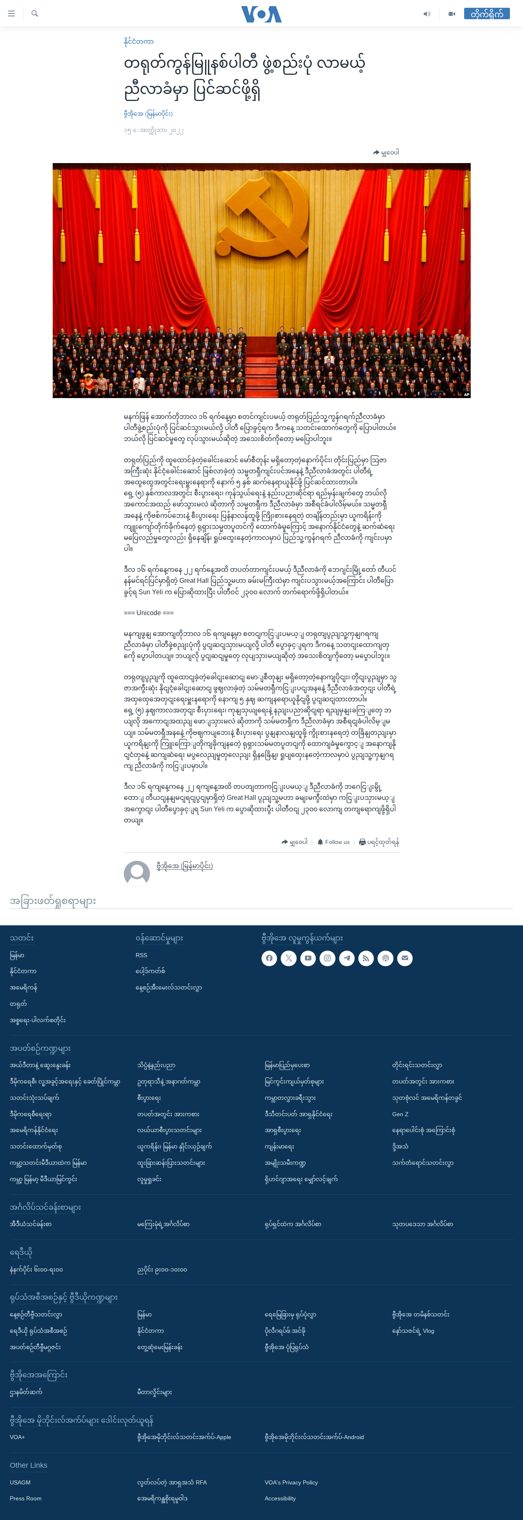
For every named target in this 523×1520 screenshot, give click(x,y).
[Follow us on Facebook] (269, 958)
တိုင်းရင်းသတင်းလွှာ (417, 1065)
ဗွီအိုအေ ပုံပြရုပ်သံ (287, 1346)
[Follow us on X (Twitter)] (288, 958)
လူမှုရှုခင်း (149, 1179)
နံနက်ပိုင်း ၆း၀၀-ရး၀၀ (36, 1269)
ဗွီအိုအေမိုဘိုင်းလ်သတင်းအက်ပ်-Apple (184, 1437)
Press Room (26, 1498)
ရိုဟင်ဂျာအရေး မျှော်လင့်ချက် (301, 1179)
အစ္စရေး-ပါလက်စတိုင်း (38, 1020)
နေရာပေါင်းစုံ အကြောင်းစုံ (423, 1130)
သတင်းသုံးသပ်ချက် (34, 1098)
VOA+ (17, 1437)
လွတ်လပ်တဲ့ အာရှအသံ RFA (172, 1482)
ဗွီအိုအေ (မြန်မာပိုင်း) (148, 113)
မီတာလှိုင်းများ (154, 1392)
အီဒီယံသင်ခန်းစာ (30, 1224)
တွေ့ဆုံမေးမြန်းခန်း (160, 1346)
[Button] (386, 153)
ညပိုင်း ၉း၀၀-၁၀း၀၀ (162, 1269)
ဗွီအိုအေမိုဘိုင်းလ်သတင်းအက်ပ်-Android (314, 1437)
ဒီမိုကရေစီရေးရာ (30, 1113)
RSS (141, 954)
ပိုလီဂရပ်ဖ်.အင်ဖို (285, 1330)
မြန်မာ (17, 954)
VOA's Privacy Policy (291, 1482)
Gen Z (400, 1113)
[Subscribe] (405, 958)
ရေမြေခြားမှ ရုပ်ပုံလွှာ (290, 1314)
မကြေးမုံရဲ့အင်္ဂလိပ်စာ (163, 1224)
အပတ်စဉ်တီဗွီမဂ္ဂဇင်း (35, 1346)
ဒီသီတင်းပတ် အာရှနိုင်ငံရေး (299, 1113)
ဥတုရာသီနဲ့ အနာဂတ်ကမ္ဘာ (168, 1081)
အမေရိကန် (23, 987)
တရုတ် (18, 1004)
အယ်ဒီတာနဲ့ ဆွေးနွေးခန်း (40, 1065)
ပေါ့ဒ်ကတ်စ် (150, 971)
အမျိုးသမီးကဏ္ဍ (285, 1163)
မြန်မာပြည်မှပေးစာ (287, 1065)
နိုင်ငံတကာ (139, 41)
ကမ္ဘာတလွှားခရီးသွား (290, 1098)
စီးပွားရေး (149, 1098)
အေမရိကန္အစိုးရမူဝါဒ (162, 1498)
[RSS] (366, 958)
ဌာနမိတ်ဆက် (26, 1392)
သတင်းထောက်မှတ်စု (36, 1146)
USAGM (20, 1482)
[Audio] (427, 14)
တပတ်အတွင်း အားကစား (168, 1113)
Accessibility (280, 1498)
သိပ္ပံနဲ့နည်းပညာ (156, 1065)
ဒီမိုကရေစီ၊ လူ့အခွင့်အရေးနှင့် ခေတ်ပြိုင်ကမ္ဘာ (65, 1081)
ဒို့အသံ (400, 1146)
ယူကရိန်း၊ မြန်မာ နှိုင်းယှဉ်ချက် (174, 1146)
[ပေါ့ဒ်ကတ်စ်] (385, 958)
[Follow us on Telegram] (347, 958)
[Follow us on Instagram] (327, 958)
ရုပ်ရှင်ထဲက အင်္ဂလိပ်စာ (293, 1224)
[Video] (452, 14)
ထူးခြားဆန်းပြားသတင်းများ (171, 1163)
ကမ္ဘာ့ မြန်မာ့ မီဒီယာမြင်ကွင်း (43, 1179)
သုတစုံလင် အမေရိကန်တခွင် (427, 1098)
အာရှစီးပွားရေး (283, 1130)
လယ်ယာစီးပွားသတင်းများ (169, 1130)
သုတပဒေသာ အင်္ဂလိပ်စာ (422, 1224)
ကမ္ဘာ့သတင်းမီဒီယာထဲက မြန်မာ (48, 1163)
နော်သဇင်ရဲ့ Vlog (413, 1330)
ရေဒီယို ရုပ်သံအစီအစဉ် (38, 1330)
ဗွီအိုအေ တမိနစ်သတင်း (420, 1314)
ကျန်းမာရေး (279, 1146)
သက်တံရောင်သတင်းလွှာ (423, 1163)
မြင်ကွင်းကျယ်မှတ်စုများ (294, 1081)
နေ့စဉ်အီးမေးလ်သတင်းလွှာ (169, 987)
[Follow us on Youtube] (308, 958)
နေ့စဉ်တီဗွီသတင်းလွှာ (36, 1314)
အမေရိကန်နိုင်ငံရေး (34, 1130)
